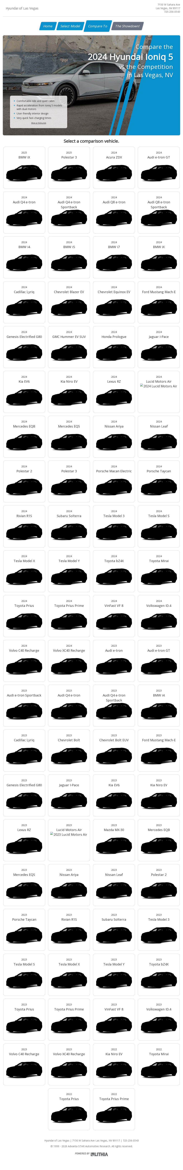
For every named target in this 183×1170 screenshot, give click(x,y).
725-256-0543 (172, 11)
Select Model (70, 26)
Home (48, 26)
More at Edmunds (38, 123)
